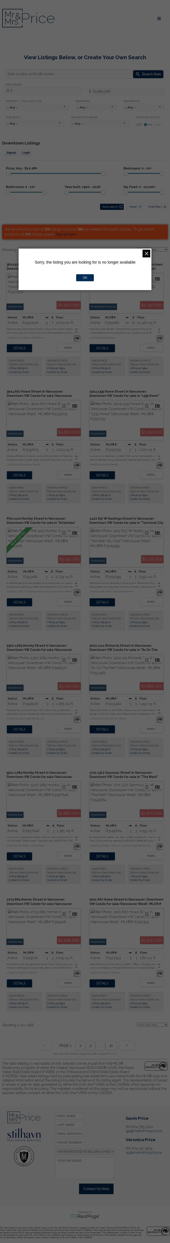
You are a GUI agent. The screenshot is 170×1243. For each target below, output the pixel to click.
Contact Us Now (96, 1189)
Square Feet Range (84, 117)
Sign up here (66, 234)
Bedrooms (83, 101)
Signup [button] (11, 152)
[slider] (8, 173)
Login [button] (26, 152)
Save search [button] (110, 206)
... (100, 1045)
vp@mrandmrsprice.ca (144, 1152)
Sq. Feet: (140, 187)
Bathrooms (131, 101)
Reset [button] (133, 206)
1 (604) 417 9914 (56, 368)
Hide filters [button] (155, 206)
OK (85, 277)
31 (111, 1045)
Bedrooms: (138, 168)
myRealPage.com (85, 1217)
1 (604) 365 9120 (18, 368)
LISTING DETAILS (19, 348)
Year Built (13, 117)
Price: (22, 168)
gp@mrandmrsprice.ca (144, 1131)
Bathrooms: (20, 187)
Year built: (82, 187)
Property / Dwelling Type (24, 101)
